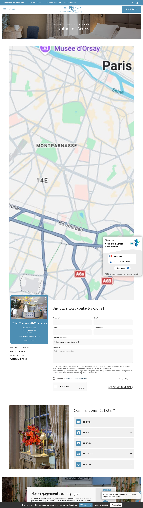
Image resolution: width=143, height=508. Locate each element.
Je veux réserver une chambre (128, 497)
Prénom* (56, 318)
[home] (71, 9)
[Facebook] (132, 2)
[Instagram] (137, 2)
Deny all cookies (101, 505)
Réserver (131, 9)
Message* (57, 347)
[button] (10, 9)
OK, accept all (85, 505)
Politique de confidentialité (75, 378)
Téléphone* (98, 328)
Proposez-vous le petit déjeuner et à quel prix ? (122, 493)
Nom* (96, 318)
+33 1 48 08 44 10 (29, 340)
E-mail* (55, 328)
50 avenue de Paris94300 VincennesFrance (29, 330)
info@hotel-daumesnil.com (29, 336)
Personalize (116, 505)
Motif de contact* (59, 338)
